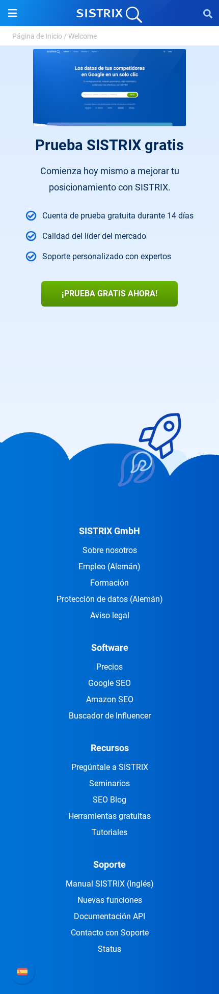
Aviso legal (109, 615)
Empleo (109, 566)
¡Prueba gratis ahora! (109, 293)
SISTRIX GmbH (109, 531)
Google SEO (109, 683)
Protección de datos (110, 599)
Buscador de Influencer (110, 716)
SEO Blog (109, 800)
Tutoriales (109, 832)
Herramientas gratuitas (109, 816)
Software (109, 647)
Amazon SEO (109, 699)
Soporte (109, 864)
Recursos (110, 747)
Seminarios (109, 783)
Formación (109, 583)
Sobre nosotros (110, 550)
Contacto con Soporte (110, 932)
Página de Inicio (37, 36)
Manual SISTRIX (110, 884)
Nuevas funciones (109, 900)
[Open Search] (208, 13)
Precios (109, 667)
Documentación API (109, 916)
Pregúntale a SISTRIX (109, 767)
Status (109, 949)
